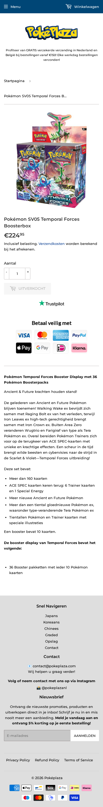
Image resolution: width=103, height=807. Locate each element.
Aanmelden (85, 736)
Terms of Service (78, 760)
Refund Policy (47, 760)
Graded (51, 635)
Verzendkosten (52, 243)
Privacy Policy (18, 760)
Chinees (51, 628)
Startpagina (14, 81)
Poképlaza (53, 778)
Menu (16, 7)
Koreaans (51, 622)
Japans (51, 616)
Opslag (51, 641)
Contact (51, 647)
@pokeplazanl (54, 688)
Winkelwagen (86, 7)
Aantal (10, 263)
